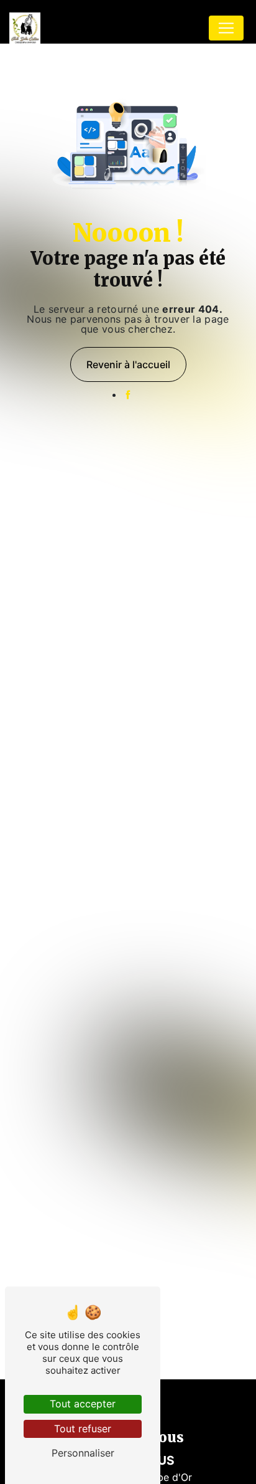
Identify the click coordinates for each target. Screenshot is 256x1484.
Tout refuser (82, 1428)
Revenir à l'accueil (128, 364)
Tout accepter (83, 1403)
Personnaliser (83, 1453)
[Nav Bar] (226, 28)
